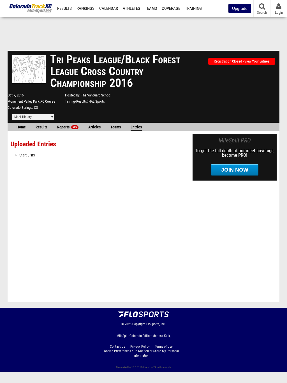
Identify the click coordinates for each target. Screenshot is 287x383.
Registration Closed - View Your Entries (241, 61)
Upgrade (239, 8)
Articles (94, 127)
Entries (136, 127)
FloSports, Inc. (156, 324)
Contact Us (117, 347)
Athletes (131, 8)
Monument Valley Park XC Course (31, 101)
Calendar (108, 8)
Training (193, 8)
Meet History (23, 117)
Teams (151, 8)
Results (64, 8)
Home (21, 127)
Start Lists (27, 155)
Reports (67, 127)
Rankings (85, 8)
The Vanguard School (96, 95)
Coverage (171, 8)
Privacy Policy (140, 347)
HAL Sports (97, 101)
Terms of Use (164, 347)
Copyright (138, 324)
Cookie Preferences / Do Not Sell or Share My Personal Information (141, 353)
